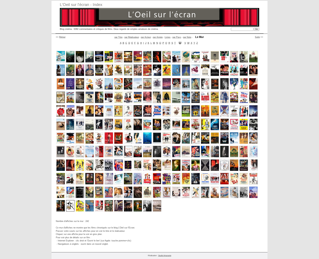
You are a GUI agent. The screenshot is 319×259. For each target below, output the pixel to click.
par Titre (118, 37)
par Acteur (146, 37)
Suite (257, 37)
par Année (158, 37)
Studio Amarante (164, 256)
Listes (167, 37)
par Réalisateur (131, 37)
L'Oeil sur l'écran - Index (81, 4)
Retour (62, 37)
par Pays (176, 37)
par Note (187, 37)
